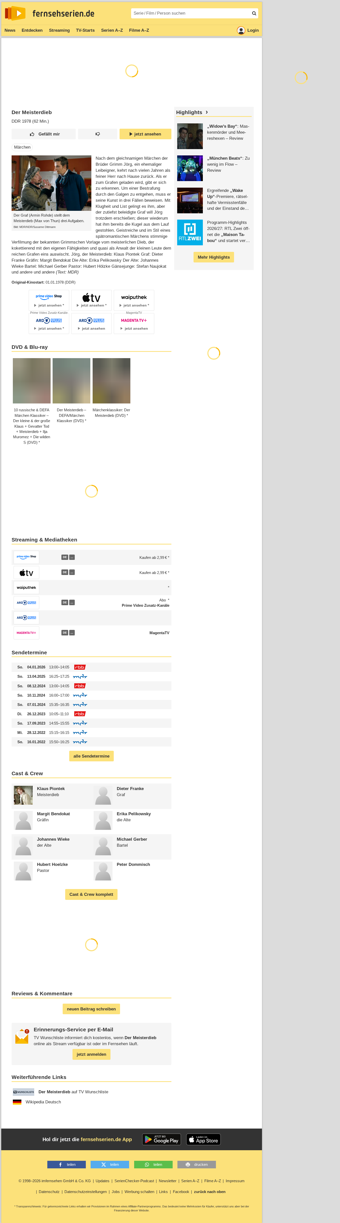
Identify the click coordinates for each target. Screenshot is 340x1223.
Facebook (181, 1192)
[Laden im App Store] (203, 1139)
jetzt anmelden (91, 1054)
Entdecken (32, 30)
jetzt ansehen (147, 134)
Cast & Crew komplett (91, 894)
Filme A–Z (139, 30)
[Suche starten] (254, 13)
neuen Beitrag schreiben (91, 1009)
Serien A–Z (112, 30)
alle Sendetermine (91, 756)
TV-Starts (85, 30)
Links (163, 1192)
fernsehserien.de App (106, 1139)
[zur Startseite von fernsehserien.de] (15, 13)
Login (253, 30)
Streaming (59, 30)
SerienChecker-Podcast (134, 1181)
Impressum (235, 1181)
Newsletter (167, 1181)
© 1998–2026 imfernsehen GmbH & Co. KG (55, 1181)
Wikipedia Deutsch (43, 1102)
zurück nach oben (209, 1192)
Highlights (189, 112)
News (10, 30)
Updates (102, 1181)
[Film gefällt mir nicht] (97, 134)
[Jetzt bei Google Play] (161, 1139)
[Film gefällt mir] (44, 134)
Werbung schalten (139, 1192)
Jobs (116, 1192)
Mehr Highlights (214, 257)
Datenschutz (49, 1192)
